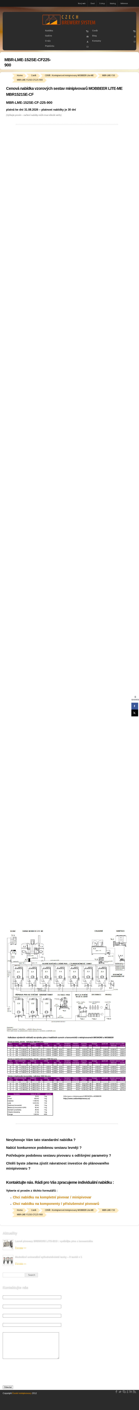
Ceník (93, 31)
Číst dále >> (20, 1248)
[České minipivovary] (69, 25)
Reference (124, 3)
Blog (94, 36)
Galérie (48, 36)
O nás (48, 41)
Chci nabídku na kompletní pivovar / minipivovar (52, 1197)
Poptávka (49, 46)
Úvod (93, 3)
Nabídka (47, 31)
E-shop (102, 3)
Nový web (82, 3)
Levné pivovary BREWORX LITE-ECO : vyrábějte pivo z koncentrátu (54, 1241)
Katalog (113, 3)
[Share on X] (134, 712)
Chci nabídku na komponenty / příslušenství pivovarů (56, 1204)
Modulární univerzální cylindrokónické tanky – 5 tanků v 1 (48, 1257)
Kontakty (96, 41)
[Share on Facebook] (134, 706)
